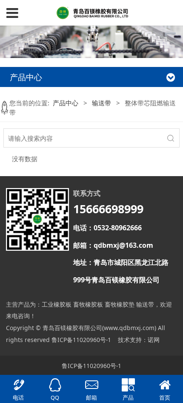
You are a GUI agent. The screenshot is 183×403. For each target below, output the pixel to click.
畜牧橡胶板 (88, 304)
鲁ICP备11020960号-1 (81, 340)
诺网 (154, 340)
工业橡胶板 (56, 304)
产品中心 (65, 103)
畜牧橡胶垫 (119, 304)
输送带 (101, 103)
